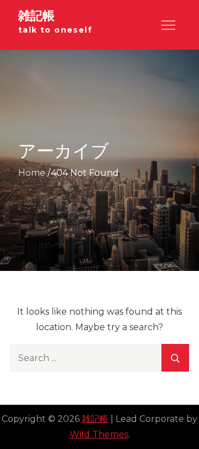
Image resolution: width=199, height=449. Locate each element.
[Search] (175, 358)
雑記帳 (36, 15)
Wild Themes (99, 434)
